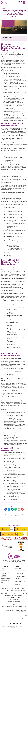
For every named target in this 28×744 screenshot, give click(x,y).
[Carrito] (21, 2)
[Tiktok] (11, 623)
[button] (19, 2)
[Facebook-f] (8, 623)
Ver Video (18, 150)
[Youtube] (14, 623)
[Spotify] (20, 623)
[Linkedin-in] (17, 623)
